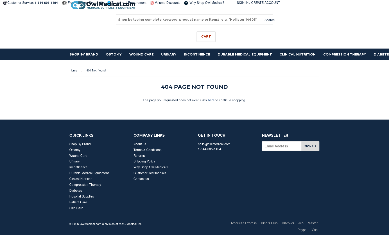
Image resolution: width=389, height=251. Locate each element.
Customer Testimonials (149, 173)
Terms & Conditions (147, 149)
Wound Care (141, 54)
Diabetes (75, 190)
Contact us (141, 178)
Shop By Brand (84, 54)
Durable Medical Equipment (245, 54)
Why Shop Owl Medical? (206, 2)
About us (139, 144)
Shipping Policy (144, 161)
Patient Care (78, 202)
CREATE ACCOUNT (265, 2)
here (211, 100)
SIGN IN (243, 2)
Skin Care (76, 208)
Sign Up (310, 146)
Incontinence (197, 54)
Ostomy (114, 54)
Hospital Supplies (81, 196)
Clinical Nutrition (298, 54)
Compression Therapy (344, 54)
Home (73, 70)
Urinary (168, 54)
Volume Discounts (167, 2)
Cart (206, 36)
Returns (139, 155)
